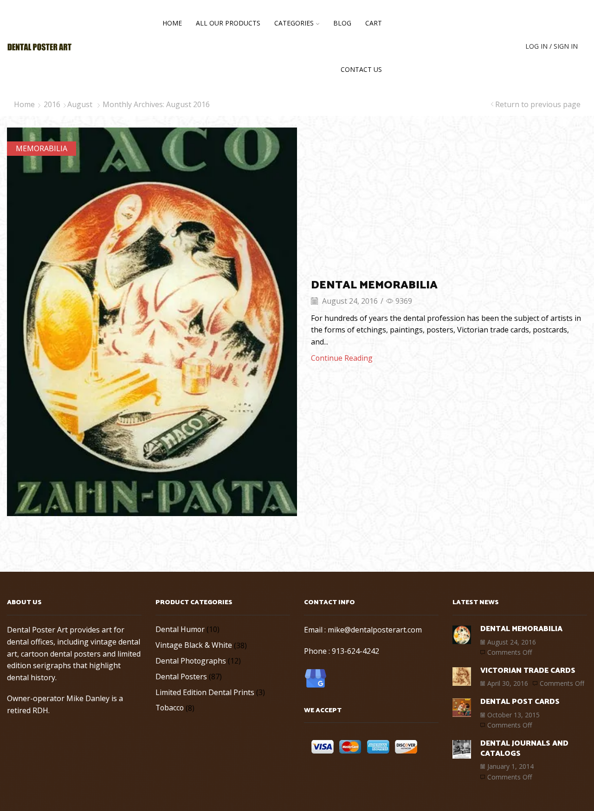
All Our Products (228, 23)
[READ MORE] (152, 320)
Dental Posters (181, 676)
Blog (342, 23)
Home (172, 23)
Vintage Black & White (193, 645)
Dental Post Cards (520, 702)
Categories (294, 23)
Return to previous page (538, 104)
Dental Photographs (190, 661)
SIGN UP (489, 46)
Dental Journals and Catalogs (524, 748)
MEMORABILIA (41, 148)
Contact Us (361, 69)
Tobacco (169, 707)
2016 (52, 104)
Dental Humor (180, 629)
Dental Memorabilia (374, 285)
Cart (373, 23)
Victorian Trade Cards (527, 670)
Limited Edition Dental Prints (204, 692)
